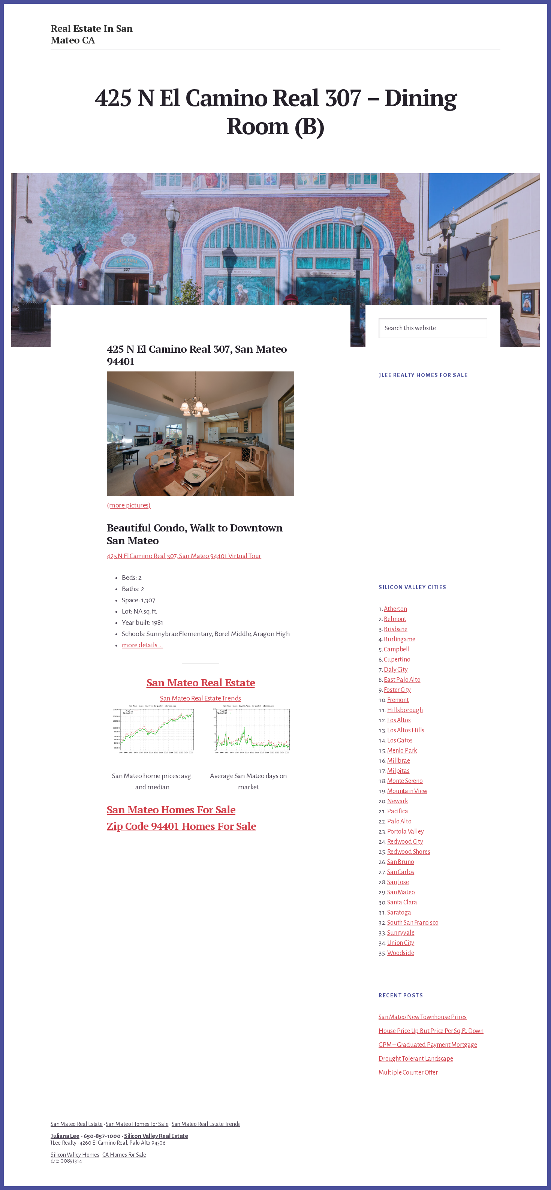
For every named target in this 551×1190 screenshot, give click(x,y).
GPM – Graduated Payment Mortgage (428, 1045)
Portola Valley (405, 831)
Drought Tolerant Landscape (416, 1058)
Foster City (397, 690)
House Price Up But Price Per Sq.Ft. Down (431, 1031)
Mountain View (407, 791)
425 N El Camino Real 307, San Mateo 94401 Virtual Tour (184, 556)
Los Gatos (399, 740)
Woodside (400, 953)
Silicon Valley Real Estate (156, 1136)
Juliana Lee (65, 1136)
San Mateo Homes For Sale (171, 809)
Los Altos (398, 720)
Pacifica (397, 811)
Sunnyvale (400, 933)
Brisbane (395, 629)
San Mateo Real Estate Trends (200, 698)
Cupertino (397, 659)
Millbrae (398, 760)
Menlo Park (402, 750)
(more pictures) (129, 505)
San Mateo (401, 892)
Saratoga (399, 912)
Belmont (395, 619)
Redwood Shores (408, 852)
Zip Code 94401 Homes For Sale (181, 826)
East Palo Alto (402, 680)
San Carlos (400, 872)
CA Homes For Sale (124, 1155)
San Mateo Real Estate (201, 682)
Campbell (396, 649)
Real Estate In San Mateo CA (92, 34)
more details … (142, 645)
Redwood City (405, 841)
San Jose (398, 882)
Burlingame (399, 639)
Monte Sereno (405, 781)
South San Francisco (412, 922)
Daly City (395, 669)
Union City (400, 943)
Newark (397, 801)
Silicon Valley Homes (75, 1155)
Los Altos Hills (405, 730)
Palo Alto (399, 821)
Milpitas (398, 771)
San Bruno (400, 862)
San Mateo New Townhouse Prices (423, 1017)
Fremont (398, 700)
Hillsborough (405, 710)
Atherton (395, 609)
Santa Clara (402, 902)
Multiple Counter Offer (408, 1072)
